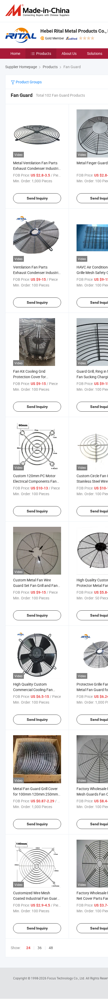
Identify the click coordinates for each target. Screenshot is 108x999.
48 (51, 947)
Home (15, 53)
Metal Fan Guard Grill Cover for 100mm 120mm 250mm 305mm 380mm (35, 794)
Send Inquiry (37, 198)
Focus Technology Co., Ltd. (66, 978)
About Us (69, 53)
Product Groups (28, 81)
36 (39, 947)
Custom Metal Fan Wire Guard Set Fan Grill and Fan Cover (35, 585)
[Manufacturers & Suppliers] (38, 10)
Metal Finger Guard (92, 162)
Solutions (94, 53)
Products (43, 53)
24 (28, 948)
